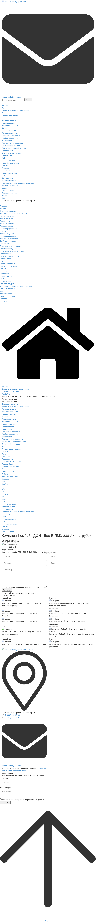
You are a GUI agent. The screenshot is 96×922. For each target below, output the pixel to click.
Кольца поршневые (10, 411)
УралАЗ (5, 499)
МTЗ (4, 489)
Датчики (5, 451)
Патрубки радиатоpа (10, 466)
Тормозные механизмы (11, 431)
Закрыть (48, 920)
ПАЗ (3, 491)
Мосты (4, 516)
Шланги (5, 416)
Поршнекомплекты (9, 524)
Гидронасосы (7, 459)
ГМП (4, 521)
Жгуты (4, 446)
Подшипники (7, 429)
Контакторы (6, 456)
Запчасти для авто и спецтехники (15, 406)
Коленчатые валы (9, 409)
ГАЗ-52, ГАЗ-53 (8, 471)
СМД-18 (5, 494)
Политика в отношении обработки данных (24, 769)
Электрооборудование (11, 444)
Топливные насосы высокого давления (18, 511)
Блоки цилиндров (9, 519)
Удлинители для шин (10, 506)
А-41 (4, 469)
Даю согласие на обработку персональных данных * (25, 587)
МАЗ (4, 486)
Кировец (5, 479)
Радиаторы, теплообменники (14, 441)
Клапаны (5, 529)
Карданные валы (9, 419)
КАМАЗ (5, 481)
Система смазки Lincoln (11, 461)
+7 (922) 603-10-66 (12, 715)
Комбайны (6, 484)
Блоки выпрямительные (12, 449)
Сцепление (6, 514)
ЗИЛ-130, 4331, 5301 (10, 476)
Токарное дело (8, 531)
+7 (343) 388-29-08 (12, 717)
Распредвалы (7, 436)
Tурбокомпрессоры (10, 434)
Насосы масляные (9, 504)
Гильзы (5, 526)
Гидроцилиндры (8, 426)
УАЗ (3, 496)
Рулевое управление (10, 421)
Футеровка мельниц (10, 404)
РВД (3, 501)
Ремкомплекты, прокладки (12, 439)
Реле (4, 454)
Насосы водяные (9, 414)
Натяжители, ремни (10, 424)
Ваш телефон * (6, 787)
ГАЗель (5, 474)
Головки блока (8, 464)
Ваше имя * (4, 778)
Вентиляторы (7, 509)
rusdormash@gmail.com (11, 97)
